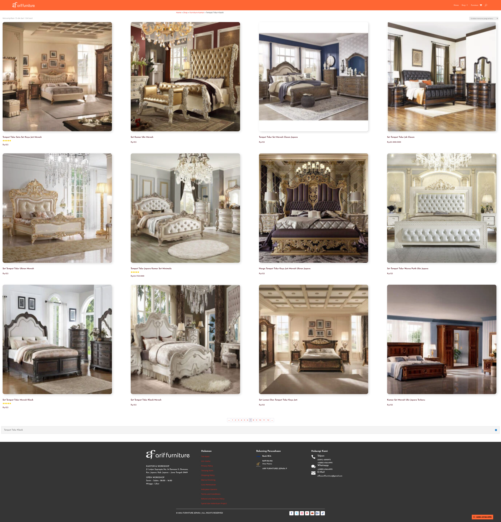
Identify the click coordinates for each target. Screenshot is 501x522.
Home (456, 5)
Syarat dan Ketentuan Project (214, 503)
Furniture (474, 5)
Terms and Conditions (210, 494)
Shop (464, 5)
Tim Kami (205, 456)
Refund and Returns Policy (212, 498)
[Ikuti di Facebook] (291, 513)
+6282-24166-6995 (484, 517)
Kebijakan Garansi (209, 489)
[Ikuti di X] (297, 513)
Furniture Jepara (191, 513)
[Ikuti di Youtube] (312, 513)
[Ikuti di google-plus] (317, 513)
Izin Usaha (205, 461)
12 (268, 420)
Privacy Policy (207, 466)
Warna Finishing (208, 480)
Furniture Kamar (197, 12)
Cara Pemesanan (208, 484)
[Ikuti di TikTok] (323, 513)
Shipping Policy (207, 475)
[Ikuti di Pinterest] (307, 513)
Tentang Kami (207, 470)
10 (260, 420)
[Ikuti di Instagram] (302, 513)
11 (264, 420)
